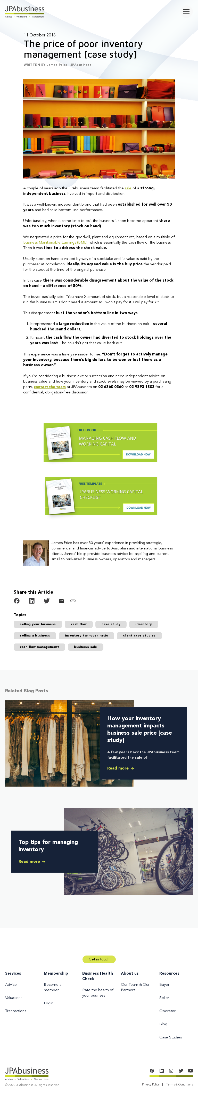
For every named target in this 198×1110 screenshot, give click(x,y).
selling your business (38, 624)
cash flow (79, 624)
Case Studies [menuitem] (170, 1037)
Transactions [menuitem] (15, 1011)
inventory (143, 624)
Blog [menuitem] (163, 1024)
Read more (118, 768)
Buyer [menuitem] (164, 985)
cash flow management (39, 647)
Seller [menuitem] (164, 998)
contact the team (50, 387)
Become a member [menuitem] (53, 987)
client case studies (139, 635)
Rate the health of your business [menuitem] (97, 993)
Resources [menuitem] (169, 974)
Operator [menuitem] (167, 1011)
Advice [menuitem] (11, 985)
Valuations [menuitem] (13, 998)
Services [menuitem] (13, 974)
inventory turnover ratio (86, 635)
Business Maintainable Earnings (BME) (55, 243)
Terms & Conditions (179, 1084)
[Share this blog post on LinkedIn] (32, 602)
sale (128, 188)
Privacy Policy (151, 1084)
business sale (85, 647)
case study (111, 624)
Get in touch (99, 959)
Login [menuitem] (48, 1003)
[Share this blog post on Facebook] (17, 602)
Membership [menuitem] (56, 974)
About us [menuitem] (130, 974)
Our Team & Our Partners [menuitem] (135, 987)
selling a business (35, 635)
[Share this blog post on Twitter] (47, 602)
